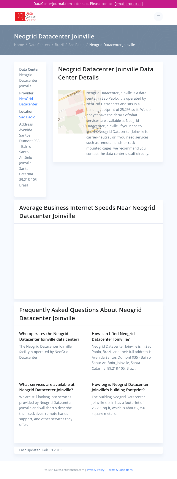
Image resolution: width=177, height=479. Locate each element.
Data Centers (39, 44)
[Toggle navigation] (158, 16)
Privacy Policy (95, 470)
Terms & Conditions (120, 470)
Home (19, 44)
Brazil (59, 44)
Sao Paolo (76, 44)
